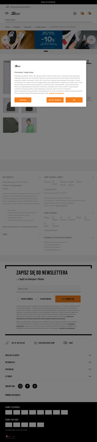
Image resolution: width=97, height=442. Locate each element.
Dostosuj (23, 100)
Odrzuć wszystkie (55, 100)
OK (74, 100)
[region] (48, 83)
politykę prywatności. (56, 93)
